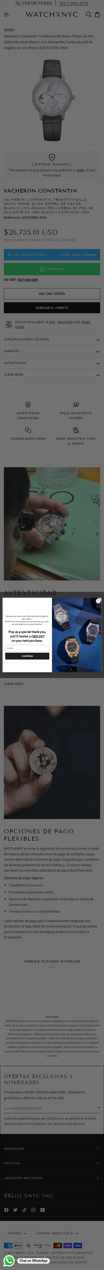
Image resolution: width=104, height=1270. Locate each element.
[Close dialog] (98, 601)
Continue (27, 655)
